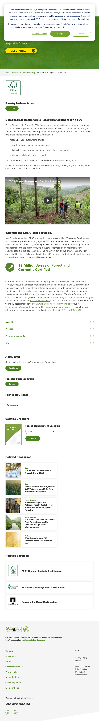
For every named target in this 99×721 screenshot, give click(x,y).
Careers (9, 650)
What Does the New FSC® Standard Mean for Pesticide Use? (38, 541)
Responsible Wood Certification (39, 602)
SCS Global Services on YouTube (15, 712)
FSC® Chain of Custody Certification (42, 571)
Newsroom (10, 656)
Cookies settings (39, 33)
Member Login (12, 687)
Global (78, 650)
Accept (60, 33)
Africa (77, 655)
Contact (12, 108)
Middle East (80, 672)
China (77, 663)
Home (7, 72)
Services (15, 72)
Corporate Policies (14, 666)
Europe (78, 660)
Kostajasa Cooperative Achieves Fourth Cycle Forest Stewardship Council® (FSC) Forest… (38, 506)
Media (8, 661)
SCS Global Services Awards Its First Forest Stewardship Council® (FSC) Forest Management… (40, 523)
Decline (81, 33)
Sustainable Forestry (27, 72)
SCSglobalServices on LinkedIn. (7, 712)
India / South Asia (82, 666)
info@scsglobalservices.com (33, 640)
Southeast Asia (81, 674)
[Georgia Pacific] (11, 405)
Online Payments (13, 682)
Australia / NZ (81, 657)
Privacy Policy (12, 671)
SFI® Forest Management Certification (43, 587)
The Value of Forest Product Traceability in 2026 (38, 471)
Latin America (81, 669)
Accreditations (12, 677)
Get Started (19, 50)
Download (33, 438)
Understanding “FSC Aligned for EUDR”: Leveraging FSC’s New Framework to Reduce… (40, 489)
